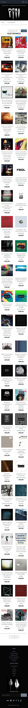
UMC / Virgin (21, 628)
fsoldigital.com (7, 81)
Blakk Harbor (21, 526)
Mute (7, 552)
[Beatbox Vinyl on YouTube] (21, 700)
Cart (25, 2)
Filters (24, 30)
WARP (7, 55)
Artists (14, 671)
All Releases (14, 666)
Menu (4, 2)
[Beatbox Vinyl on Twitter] (14, 700)
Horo (7, 259)
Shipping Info (14, 655)
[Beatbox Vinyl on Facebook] (16, 700)
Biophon (21, 283)
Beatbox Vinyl (15, 705)
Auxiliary (21, 503)
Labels (14, 673)
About (14, 651)
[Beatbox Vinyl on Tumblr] (18, 700)
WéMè (7, 184)
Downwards (7, 357)
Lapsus (21, 553)
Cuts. (14, 675)
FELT (21, 207)
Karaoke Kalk (21, 131)
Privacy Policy (14, 658)
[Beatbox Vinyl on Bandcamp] (11, 700)
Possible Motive (21, 430)
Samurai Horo (7, 430)
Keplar (7, 626)
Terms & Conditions (14, 657)
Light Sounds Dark (7, 503)
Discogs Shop (14, 653)
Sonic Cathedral (21, 309)
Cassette (14, 669)
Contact (14, 660)
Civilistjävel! (21, 233)
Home (2, 22)
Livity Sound (21, 55)
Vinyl (14, 668)
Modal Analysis (21, 331)
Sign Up (24, 695)
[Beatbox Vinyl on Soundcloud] (7, 700)
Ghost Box (21, 408)
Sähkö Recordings (21, 477)
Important (7, 234)
